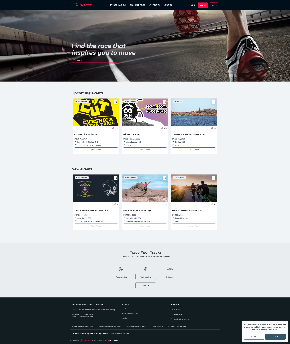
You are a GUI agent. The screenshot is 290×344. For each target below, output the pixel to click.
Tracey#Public (176, 310)
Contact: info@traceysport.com (82, 316)
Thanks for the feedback (129, 313)
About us (124, 309)
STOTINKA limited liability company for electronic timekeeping (93, 310)
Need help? (125, 318)
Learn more (272, 329)
